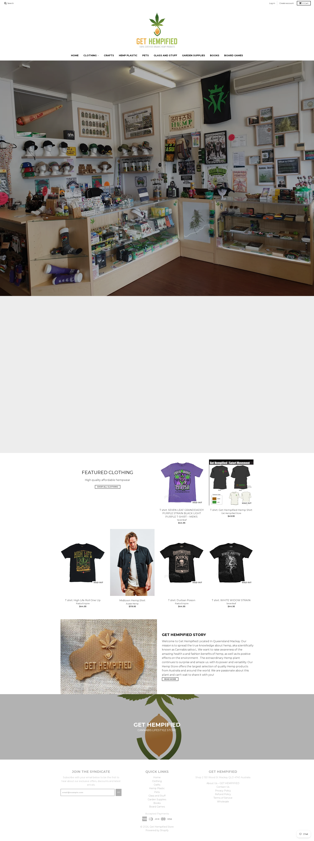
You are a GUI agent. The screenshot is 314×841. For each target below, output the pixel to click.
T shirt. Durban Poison (181, 600)
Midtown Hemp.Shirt (132, 600)
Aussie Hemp (132, 603)
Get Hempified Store (231, 513)
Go (118, 792)
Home (74, 55)
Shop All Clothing (107, 487)
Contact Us (223, 786)
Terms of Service (222, 797)
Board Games (233, 55)
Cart (305, 3)
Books (214, 55)
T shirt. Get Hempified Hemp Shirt (231, 510)
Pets (145, 55)
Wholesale (223, 801)
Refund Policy (223, 794)
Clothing (90, 55)
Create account (286, 3)
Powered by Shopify (157, 830)
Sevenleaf (182, 520)
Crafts (109, 55)
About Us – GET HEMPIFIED (223, 783)
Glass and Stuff (165, 55)
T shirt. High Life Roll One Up (83, 600)
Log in (272, 3)
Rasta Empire (83, 603)
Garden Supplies (193, 55)
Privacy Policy (223, 790)
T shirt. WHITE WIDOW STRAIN (231, 600)
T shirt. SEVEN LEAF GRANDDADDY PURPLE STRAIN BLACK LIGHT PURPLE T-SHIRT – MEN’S (182, 513)
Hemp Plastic (128, 55)
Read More (170, 679)
